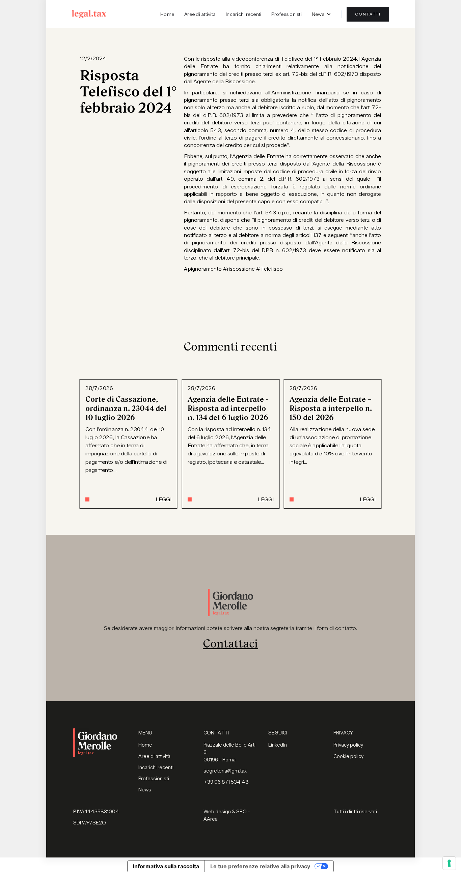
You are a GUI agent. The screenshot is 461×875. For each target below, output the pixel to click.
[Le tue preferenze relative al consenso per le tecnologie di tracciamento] (449, 863)
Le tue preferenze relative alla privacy (260, 866)
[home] (89, 14)
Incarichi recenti (243, 14)
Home (167, 14)
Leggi (163, 499)
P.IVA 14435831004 (96, 812)
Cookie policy (348, 756)
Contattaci (230, 643)
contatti (368, 14)
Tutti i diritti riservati (355, 812)
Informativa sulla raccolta (166, 866)
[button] (321, 14)
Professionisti (286, 14)
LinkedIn (277, 745)
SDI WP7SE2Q (89, 823)
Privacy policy (348, 745)
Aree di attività (200, 14)
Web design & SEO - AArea (227, 815)
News (144, 790)
